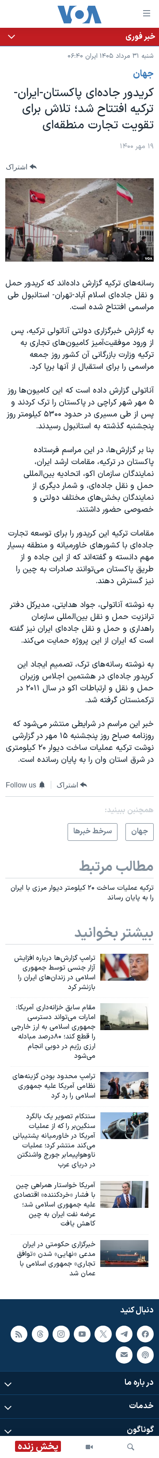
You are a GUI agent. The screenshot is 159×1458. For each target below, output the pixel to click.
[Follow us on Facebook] (145, 1333)
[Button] (21, 167)
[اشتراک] (124, 1354)
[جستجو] (130, 1447)
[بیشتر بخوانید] (79, 37)
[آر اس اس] (19, 1333)
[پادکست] (145, 1354)
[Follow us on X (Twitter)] (103, 1333)
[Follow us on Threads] (40, 1333)
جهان (143, 74)
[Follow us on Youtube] (82, 1333)
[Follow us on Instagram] (61, 1333)
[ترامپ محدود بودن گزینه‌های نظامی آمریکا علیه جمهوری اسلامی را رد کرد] (124, 1085)
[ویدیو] (89, 1447)
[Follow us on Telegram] (124, 1333)
